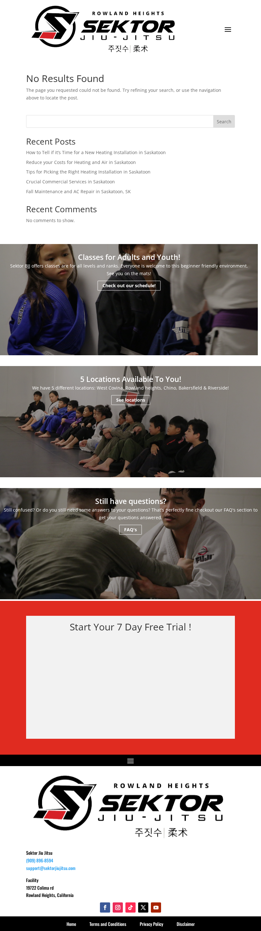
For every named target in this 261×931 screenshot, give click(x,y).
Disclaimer (186, 924)
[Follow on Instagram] (118, 907)
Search (224, 122)
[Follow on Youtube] (156, 907)
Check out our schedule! (129, 285)
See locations (130, 400)
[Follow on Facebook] (105, 907)
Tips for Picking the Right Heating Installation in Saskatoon (88, 172)
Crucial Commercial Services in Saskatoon (70, 182)
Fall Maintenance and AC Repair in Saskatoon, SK (78, 191)
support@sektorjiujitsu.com (50, 868)
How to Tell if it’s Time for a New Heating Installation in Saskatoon (96, 152)
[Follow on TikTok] (130, 907)
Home (71, 924)
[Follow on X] (143, 907)
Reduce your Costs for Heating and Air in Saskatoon (81, 162)
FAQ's (130, 530)
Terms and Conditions (107, 924)
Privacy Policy (151, 924)
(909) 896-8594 (39, 860)
